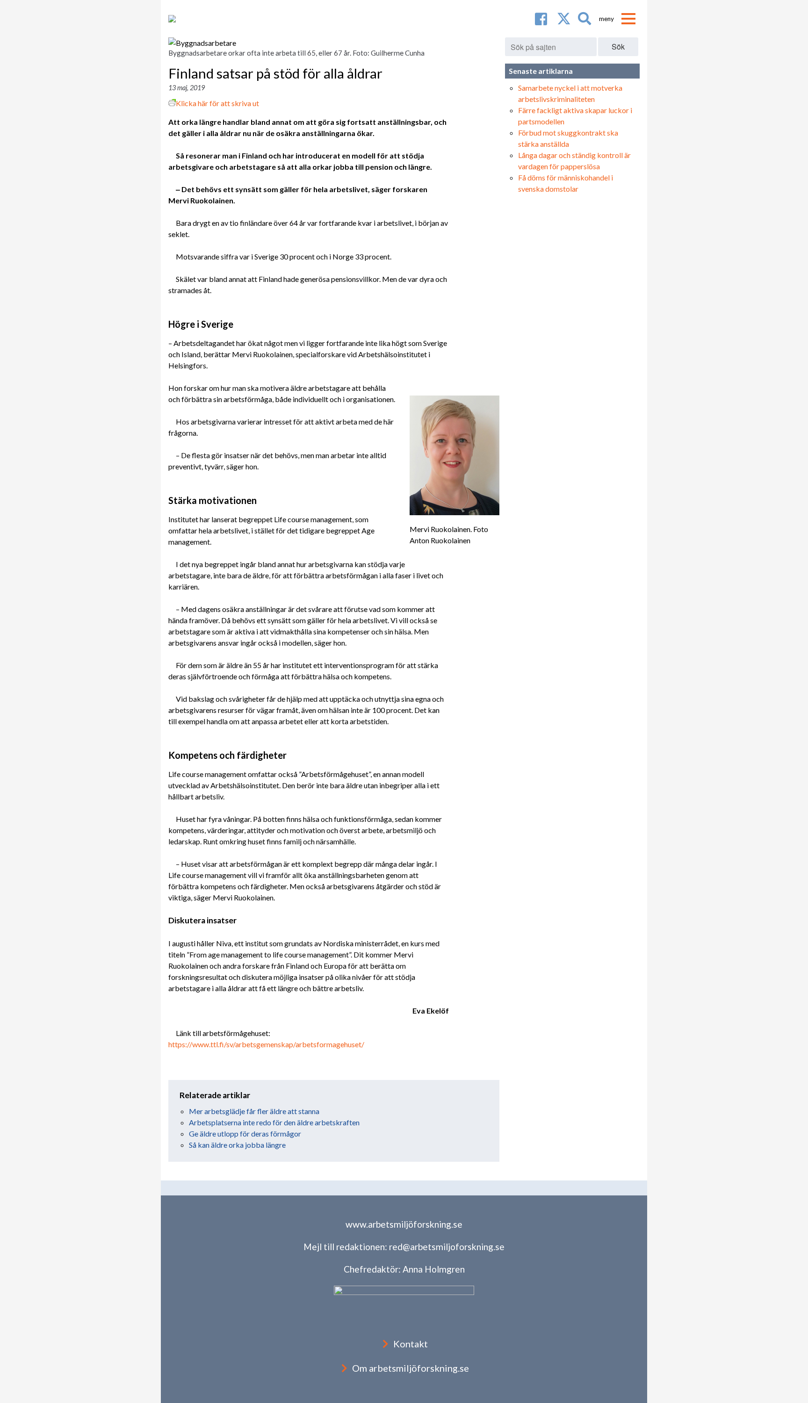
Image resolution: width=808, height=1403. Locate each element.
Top (786, 1381)
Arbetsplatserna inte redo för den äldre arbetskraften (274, 1122)
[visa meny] (628, 18)
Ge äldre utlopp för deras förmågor (245, 1133)
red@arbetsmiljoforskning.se (447, 1246)
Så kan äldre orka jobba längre (237, 1144)
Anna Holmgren (434, 1269)
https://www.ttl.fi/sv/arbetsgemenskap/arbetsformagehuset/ (266, 1044)
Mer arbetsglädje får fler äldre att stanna (254, 1111)
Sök (618, 46)
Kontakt (410, 1343)
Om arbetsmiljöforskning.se (410, 1368)
